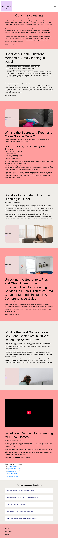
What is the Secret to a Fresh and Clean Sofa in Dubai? (21, 68)
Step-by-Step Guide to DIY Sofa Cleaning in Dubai (20, 70)
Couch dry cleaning (29, 15)
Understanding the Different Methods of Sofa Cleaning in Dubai (23, 66)
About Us (7, 534)
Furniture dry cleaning (12, 476)
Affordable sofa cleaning (13, 470)
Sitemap (7, 528)
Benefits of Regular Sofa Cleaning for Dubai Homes (20, 76)
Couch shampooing (12, 473)
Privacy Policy (8, 531)
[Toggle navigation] (55, 6)
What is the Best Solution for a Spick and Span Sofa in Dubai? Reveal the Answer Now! (29, 75)
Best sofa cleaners (12, 475)
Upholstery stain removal (13, 468)
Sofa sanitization (11, 471)
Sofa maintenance (12, 466)
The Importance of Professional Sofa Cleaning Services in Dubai (23, 65)
